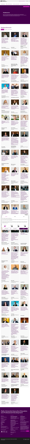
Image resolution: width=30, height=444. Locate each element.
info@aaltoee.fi (2, 421)
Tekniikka (12, 426)
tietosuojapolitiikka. (27, 429)
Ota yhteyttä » (3, 422)
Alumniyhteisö (22, 419)
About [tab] (23, 216)
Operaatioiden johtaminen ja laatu (14, 423)
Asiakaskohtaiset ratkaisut (13, 417)
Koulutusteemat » (13, 420)
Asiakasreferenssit (22, 417)
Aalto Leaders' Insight (22, 420)
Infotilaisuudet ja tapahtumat (4, 426)
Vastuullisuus (12, 429)
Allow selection (15, 228)
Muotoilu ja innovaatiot (13, 422)
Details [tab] (15, 216)
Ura (1, 425)
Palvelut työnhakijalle (13, 430)
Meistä (1, 423)
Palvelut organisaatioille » (14, 416)
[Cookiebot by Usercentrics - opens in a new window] (25, 214)
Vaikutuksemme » (22, 416)
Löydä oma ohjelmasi (26, 6)
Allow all (23, 228)
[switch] (12, 226)
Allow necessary (6, 228)
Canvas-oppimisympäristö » (23, 423)
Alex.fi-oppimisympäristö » (23, 422)
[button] (25, 443)
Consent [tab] (6, 216)
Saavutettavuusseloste (3, 429)
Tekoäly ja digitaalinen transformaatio (15, 427)
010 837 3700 (3, 420)
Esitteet (11, 434)
